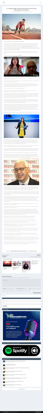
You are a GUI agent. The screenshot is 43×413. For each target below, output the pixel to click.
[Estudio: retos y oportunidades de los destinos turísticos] (4, 372)
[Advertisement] (21, 400)
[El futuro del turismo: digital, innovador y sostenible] (16, 263)
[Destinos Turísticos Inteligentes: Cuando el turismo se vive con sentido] (4, 378)
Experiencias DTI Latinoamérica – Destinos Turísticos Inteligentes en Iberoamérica (18, 367)
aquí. (23, 41)
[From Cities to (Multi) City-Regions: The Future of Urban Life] (4, 382)
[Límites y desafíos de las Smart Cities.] (26, 265)
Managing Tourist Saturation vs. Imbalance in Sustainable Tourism (15, 374)
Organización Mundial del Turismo (27, 46)
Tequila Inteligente (17, 11)
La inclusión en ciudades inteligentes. (7, 268)
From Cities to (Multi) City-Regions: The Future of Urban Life (14, 381)
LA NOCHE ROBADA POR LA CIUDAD (10, 364)
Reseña (13, 365)
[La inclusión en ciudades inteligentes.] (7, 264)
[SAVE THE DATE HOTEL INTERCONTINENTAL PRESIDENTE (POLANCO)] (4, 362)
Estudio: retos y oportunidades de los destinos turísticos (14, 371)
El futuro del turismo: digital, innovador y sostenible (15, 268)
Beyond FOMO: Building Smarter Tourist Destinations (13, 384)
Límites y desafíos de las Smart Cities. (26, 271)
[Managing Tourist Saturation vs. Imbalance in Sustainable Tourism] (4, 375)
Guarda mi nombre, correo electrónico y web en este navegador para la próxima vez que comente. (16, 290)
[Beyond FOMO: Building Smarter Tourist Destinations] (4, 385)
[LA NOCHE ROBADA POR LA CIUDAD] (4, 365)
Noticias (9, 365)
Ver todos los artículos (21, 389)
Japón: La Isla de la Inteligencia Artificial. (34, 263)
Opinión (26, 11)
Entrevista (7, 365)
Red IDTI (13, 378)
